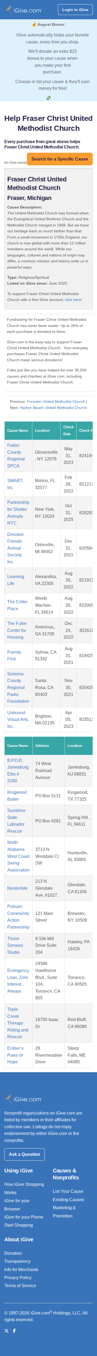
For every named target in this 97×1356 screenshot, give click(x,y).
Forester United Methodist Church (56, 401)
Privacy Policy (18, 1277)
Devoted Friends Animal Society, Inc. (15, 548)
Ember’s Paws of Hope (15, 1055)
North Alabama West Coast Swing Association (18, 856)
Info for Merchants (21, 1269)
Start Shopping (18, 1225)
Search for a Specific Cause (60, 159)
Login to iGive (75, 10)
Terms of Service (20, 1285)
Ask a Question (24, 1154)
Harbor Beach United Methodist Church (53, 407)
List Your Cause (68, 1191)
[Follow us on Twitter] (6, 1331)
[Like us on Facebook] (14, 1331)
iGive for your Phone (23, 1217)
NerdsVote (17, 888)
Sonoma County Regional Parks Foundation (18, 687)
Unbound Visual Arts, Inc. (18, 719)
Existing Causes (68, 1199)
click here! (73, 299)
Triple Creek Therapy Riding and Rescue (17, 1023)
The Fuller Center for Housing (17, 630)
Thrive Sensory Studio (15, 945)
